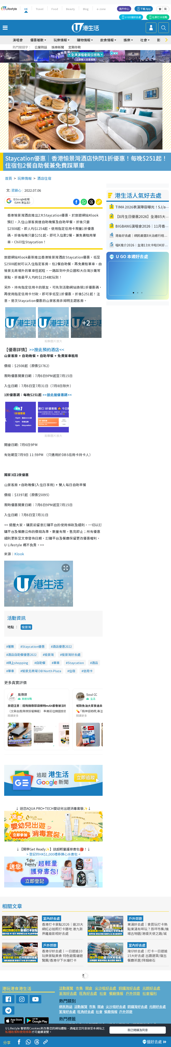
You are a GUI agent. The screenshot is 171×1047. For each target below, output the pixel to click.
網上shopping (18, 662)
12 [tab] (97, 57)
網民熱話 (65, 1006)
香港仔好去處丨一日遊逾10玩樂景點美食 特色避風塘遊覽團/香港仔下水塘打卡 (62, 955)
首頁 (8, 178)
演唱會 (18, 39)
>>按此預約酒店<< (46, 349)
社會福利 (149, 993)
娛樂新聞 (58, 47)
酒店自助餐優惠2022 (22, 654)
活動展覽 (66, 988)
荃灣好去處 (68, 993)
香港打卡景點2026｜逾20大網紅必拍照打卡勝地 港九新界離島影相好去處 (62, 929)
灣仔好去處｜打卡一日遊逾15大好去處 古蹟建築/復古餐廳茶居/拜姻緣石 (147, 955)
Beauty (70, 9)
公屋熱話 (41, 47)
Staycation (76, 662)
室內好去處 (51, 918)
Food (55, 9)
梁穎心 (16, 190)
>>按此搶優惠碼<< (57, 394)
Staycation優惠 (33, 646)
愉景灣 (26, 627)
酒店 (95, 662)
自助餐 (40, 662)
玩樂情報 (25, 178)
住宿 (72, 671)
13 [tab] (80, 62)
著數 (11, 646)
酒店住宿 (44, 178)
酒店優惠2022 (62, 646)
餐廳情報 (116, 993)
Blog (86, 9)
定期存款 (74, 47)
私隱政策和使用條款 (18, 1032)
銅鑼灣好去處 (129, 988)
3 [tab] (84, 51)
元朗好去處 (151, 988)
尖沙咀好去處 (105, 988)
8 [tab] (80, 57)
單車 (56, 662)
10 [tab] (89, 57)
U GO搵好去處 (133, 17)
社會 (103, 993)
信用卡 (88, 671)
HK (26, 9)
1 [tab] (76, 51)
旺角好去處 (88, 993)
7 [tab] (76, 57)
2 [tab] (80, 51)
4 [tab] (89, 51)
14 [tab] (84, 62)
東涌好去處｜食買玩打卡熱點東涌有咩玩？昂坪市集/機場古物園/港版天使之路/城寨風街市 (148, 931)
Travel (39, 9)
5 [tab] (93, 51)
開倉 (88, 988)
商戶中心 (124, 8)
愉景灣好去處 (71, 654)
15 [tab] (89, 62)
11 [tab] (93, 57)
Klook (19, 553)
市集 (79, 988)
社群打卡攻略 (159, 17)
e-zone (101, 9)
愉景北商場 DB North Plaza (41, 671)
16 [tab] (93, 62)
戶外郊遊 (135, 918)
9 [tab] (84, 57)
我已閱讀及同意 (137, 1030)
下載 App (145, 8)
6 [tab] (97, 51)
